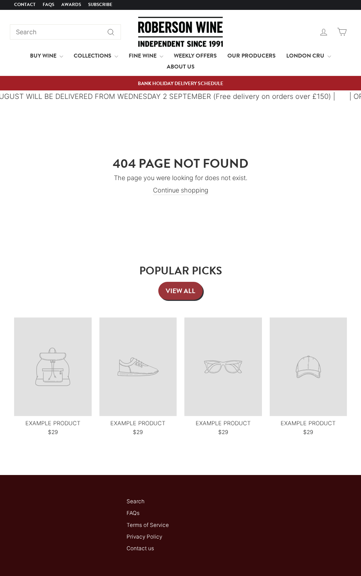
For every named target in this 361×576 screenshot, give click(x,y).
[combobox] (65, 32)
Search (136, 501)
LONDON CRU (306, 56)
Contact (25, 4)
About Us (181, 67)
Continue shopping (180, 190)
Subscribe (100, 4)
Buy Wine (44, 56)
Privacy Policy (144, 536)
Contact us (140, 548)
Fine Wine (143, 56)
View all (180, 291)
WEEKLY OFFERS (195, 56)
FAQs (48, 4)
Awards (71, 4)
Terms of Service (148, 525)
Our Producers (251, 56)
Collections (93, 56)
